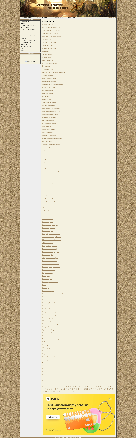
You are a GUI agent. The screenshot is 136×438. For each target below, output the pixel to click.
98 (97, 389)
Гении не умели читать (47, 156)
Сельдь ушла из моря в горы (49, 216)
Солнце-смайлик (46, 192)
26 (89, 386)
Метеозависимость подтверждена (50, 252)
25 (87, 386)
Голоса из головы (46, 297)
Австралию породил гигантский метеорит (52, 84)
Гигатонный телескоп (47, 300)
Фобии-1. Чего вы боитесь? (49, 102)
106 (46, 391)
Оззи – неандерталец (47, 132)
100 (102, 389)
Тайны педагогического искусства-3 (51, 111)
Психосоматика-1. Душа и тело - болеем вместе (54, 368)
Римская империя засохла (48, 228)
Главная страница (27, 17)
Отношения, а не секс (47, 219)
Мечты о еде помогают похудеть (50, 189)
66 (101, 388)
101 (105, 389)
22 (81, 386)
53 (74, 388)
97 (95, 389)
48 (64, 388)
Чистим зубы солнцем (47, 45)
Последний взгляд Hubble (48, 357)
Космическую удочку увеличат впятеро (52, 318)
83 (66, 389)
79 (57, 389)
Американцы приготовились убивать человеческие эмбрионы (57, 162)
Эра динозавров (58, 17)
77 (53, 389)
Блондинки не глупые (47, 231)
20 (77, 386)
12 (60, 386)
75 (49, 389)
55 (78, 388)
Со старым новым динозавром (50, 225)
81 (62, 389)
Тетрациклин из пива (47, 69)
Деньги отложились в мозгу (49, 315)
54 (76, 388)
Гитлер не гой (45, 51)
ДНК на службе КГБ (47, 57)
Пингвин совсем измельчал (49, 117)
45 (57, 388)
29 (96, 386)
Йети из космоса (46, 66)
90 (80, 389)
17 (70, 386)
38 (43, 388)
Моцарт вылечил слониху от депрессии (52, 371)
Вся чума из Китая (47, 141)
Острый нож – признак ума (49, 135)
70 (110, 388)
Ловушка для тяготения (48, 354)
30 (98, 386)
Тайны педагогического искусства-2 (51, 30)
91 (82, 389)
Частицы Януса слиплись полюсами (51, 234)
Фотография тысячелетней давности (51, 144)
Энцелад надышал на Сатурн (49, 377)
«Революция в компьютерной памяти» (51, 237)
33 (104, 386)
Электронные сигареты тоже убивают (51, 180)
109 (54, 391)
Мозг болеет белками (47, 204)
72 (43, 389)
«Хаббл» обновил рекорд (48, 243)
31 (100, 386)
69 (108, 388)
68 (105, 388)
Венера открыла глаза (47, 351)
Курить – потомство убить (48, 87)
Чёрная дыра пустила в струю (49, 348)
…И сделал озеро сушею (48, 105)
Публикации (24, 44)
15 (66, 386)
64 (97, 388)
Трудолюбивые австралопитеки (50, 33)
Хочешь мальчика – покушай (49, 249)
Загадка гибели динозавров (27, 42)
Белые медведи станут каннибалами (51, 267)
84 (68, 389)
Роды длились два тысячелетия (50, 374)
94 (89, 389)
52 (72, 388)
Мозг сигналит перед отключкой (50, 183)
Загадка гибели (72, 17)
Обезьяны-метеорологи (48, 321)
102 (107, 389)
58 (85, 388)
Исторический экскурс (43, 17)
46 (59, 388)
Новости (23, 23)
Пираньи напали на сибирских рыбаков (52, 324)
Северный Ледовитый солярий (49, 63)
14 (64, 386)
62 (93, 388)
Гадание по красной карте (48, 330)
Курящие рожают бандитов (49, 159)
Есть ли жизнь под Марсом (49, 123)
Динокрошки (45, 168)
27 (91, 386)
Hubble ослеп (45, 342)
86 (72, 389)
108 (51, 391)
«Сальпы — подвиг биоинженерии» (51, 27)
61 (91, 388)
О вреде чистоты (46, 306)
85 (70, 389)
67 (103, 388)
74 (47, 389)
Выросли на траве (46, 165)
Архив (22, 50)
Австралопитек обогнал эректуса (50, 264)
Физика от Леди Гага (47, 75)
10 (56, 386)
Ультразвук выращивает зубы (49, 363)
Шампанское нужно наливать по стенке (52, 36)
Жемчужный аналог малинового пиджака (52, 336)
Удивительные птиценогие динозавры (30, 35)
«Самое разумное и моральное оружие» (52, 171)
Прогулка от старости (47, 93)
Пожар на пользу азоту (48, 24)
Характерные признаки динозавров (29, 40)
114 (67, 391)
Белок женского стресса (48, 291)
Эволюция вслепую (47, 54)
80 (59, 389)
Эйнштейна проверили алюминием (51, 108)
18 (73, 386)
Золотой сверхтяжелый (48, 177)
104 (113, 389)
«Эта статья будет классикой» (49, 213)
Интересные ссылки (26, 46)
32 (102, 386)
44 (55, 388)
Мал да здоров (46, 276)
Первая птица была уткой (48, 303)
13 (62, 386)
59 (87, 388)
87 (74, 389)
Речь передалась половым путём (50, 48)
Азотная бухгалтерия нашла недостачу (52, 360)
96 (93, 389)
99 (99, 389)
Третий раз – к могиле (47, 39)
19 (75, 386)
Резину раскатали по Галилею (49, 78)
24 (85, 386)
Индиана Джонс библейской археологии (52, 138)
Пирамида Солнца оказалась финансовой (52, 294)
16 (68, 386)
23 (83, 386)
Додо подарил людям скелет (49, 345)
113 (65, 391)
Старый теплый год (47, 309)
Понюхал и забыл (46, 99)
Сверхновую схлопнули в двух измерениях (53, 365)
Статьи (22, 48)
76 (51, 389)
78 (55, 389)
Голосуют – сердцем (47, 279)
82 (64, 389)
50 (68, 388)
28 (93, 386)
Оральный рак (45, 288)
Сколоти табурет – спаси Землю (50, 282)
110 (57, 391)
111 (59, 391)
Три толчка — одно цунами (49, 42)
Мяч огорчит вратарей (47, 195)
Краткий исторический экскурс (28, 25)
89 (78, 389)
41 (49, 388)
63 (95, 388)
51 (70, 388)
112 (62, 391)
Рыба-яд (44, 285)
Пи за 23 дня (45, 96)
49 (66, 388)
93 (87, 389)
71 (112, 388)
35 (108, 386)
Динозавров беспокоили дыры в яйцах (51, 201)
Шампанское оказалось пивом (49, 261)
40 (47, 388)
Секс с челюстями (46, 126)
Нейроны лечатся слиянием (49, 81)
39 (45, 388)
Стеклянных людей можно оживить (51, 333)
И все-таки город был (47, 255)
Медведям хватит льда (48, 198)
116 (73, 391)
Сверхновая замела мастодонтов (50, 114)
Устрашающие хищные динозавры (29, 33)
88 (76, 389)
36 (110, 386)
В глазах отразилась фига (48, 60)
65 (99, 388)
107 (49, 391)
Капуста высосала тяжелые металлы (51, 150)
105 (43, 391)
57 (82, 388)
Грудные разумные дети (48, 210)
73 (45, 389)
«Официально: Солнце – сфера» (50, 258)
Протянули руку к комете (48, 270)
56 (80, 388)
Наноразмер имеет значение (49, 380)
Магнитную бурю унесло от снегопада (51, 186)
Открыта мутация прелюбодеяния (50, 174)
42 (51, 388)
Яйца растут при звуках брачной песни (51, 240)
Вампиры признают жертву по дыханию (52, 312)
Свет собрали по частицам (48, 129)
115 (70, 391)
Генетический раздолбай (48, 120)
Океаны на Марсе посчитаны (49, 147)
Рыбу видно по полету (47, 90)
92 (85, 389)
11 (58, 386)
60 (89, 388)
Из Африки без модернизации (49, 246)
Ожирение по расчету (47, 273)
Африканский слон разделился (50, 207)
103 (110, 389)
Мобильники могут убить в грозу (50, 339)
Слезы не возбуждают (47, 222)
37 (112, 386)
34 (106, 386)
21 (79, 386)
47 (62, 388)
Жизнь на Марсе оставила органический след (53, 72)
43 (53, 388)
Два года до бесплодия (48, 327)
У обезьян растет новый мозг (49, 153)
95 (91, 389)
